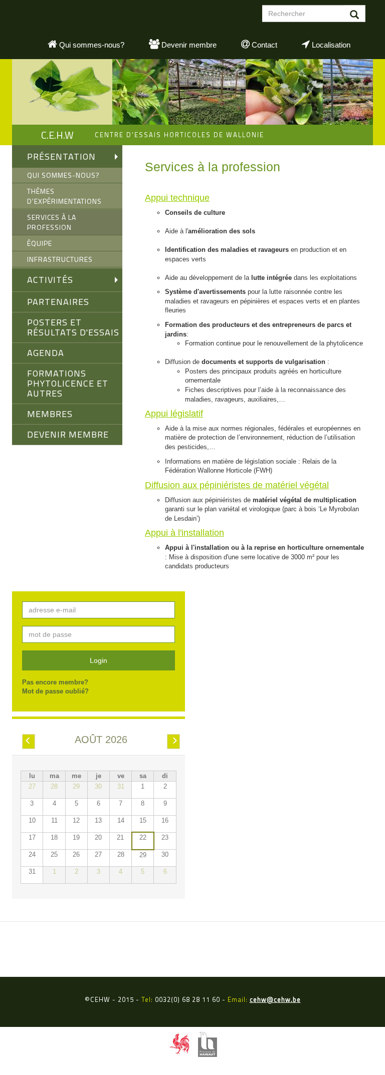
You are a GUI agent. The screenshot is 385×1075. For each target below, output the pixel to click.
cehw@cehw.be (275, 999)
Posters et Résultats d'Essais (73, 327)
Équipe (39, 243)
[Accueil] (62, 92)
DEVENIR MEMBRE (68, 434)
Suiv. (176, 742)
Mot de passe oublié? (55, 691)
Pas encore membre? (55, 682)
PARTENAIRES (58, 301)
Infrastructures (60, 259)
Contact (263, 45)
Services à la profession (51, 222)
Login (98, 660)
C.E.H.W (57, 135)
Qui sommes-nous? (90, 45)
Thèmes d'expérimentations (64, 196)
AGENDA (45, 353)
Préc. (32, 742)
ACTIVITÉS (50, 279)
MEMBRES (50, 414)
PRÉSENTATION (61, 156)
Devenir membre (188, 45)
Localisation (330, 45)
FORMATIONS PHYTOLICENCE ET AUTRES (67, 383)
